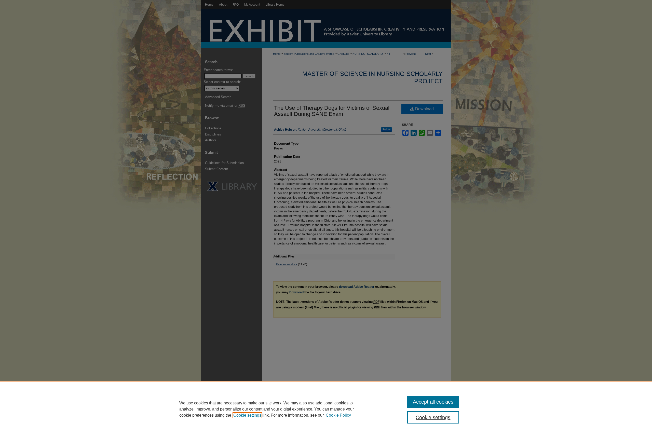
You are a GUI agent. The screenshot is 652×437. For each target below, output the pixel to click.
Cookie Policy (338, 415)
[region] (326, 409)
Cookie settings (247, 415)
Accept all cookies (433, 402)
